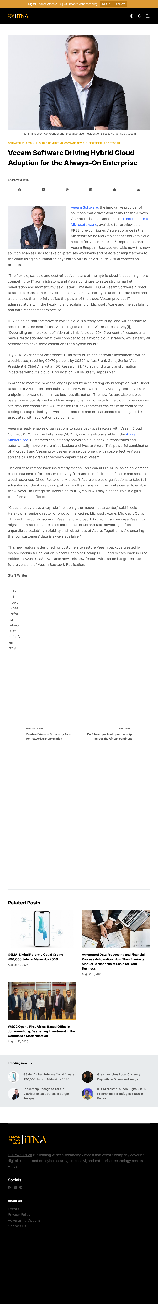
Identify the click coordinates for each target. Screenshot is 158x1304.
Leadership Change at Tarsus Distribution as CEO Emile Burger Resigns (46, 1093)
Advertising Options (24, 1220)
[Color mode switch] (131, 16)
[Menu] (148, 16)
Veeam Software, (85, 207)
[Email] (138, 190)
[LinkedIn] (91, 190)
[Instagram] (20, 1187)
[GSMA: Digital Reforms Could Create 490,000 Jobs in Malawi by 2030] (42, 929)
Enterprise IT (94, 143)
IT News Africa (20, 1155)
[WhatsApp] (114, 190)
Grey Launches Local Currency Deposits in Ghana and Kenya (118, 1077)
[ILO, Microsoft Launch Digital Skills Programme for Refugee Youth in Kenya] (87, 1094)
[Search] (139, 16)
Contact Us (17, 1226)
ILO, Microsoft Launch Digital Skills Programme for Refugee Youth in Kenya (121, 1093)
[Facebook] (20, 190)
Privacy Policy (19, 1214)
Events (13, 1209)
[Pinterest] (67, 190)
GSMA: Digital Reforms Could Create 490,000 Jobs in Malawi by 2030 (48, 1077)
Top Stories (112, 143)
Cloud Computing (51, 143)
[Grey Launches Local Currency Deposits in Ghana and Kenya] (87, 1077)
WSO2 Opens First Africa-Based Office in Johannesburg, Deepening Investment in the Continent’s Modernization (41, 1031)
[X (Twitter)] (43, 190)
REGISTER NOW (113, 4)
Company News (74, 143)
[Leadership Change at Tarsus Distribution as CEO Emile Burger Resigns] (13, 1094)
